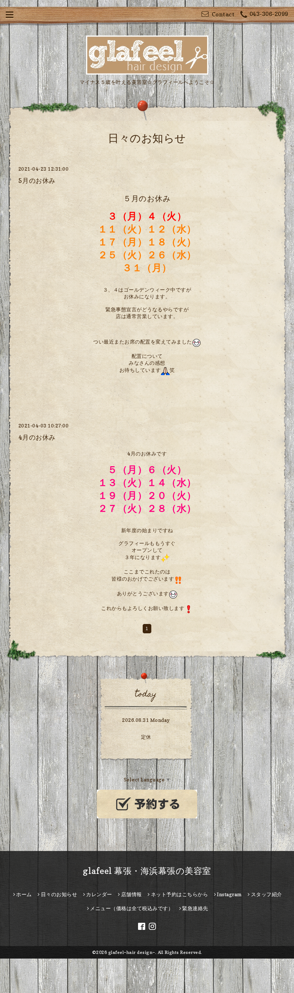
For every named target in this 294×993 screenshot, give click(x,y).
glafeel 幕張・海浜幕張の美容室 (147, 871)
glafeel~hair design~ (131, 952)
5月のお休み (37, 180)
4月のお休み (37, 437)
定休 (146, 737)
